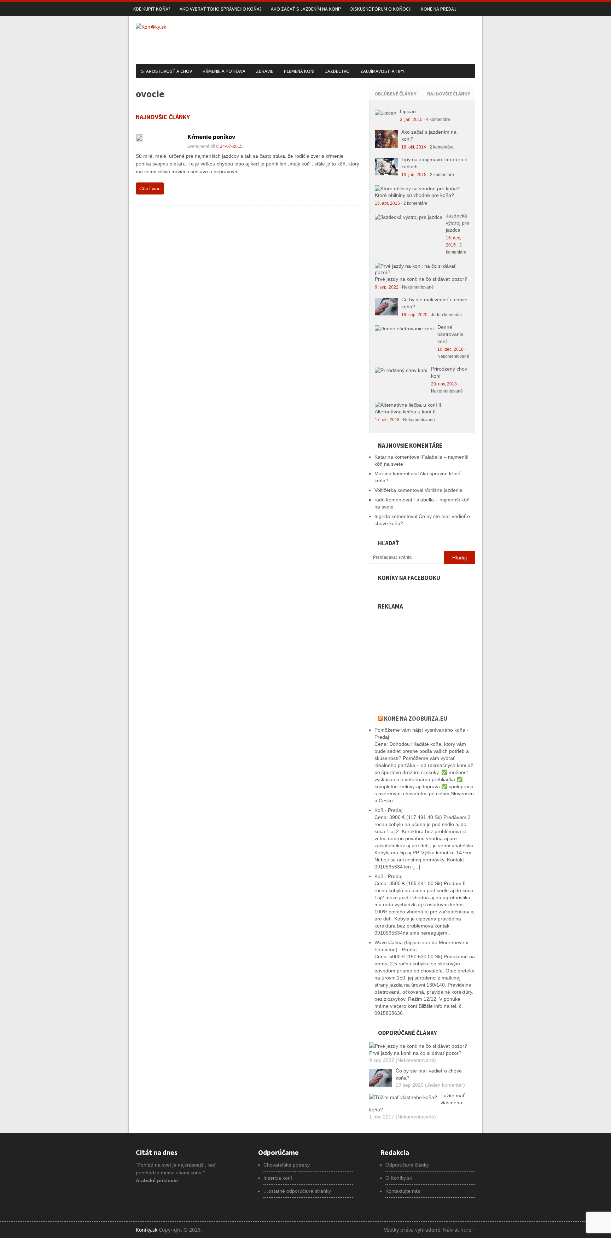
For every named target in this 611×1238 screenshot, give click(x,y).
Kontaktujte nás (402, 1191)
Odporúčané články (407, 1165)
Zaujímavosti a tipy (382, 71)
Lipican (408, 111)
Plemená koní (299, 71)
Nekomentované (418, 287)
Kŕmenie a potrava (224, 71)
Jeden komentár (446, 314)
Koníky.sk (146, 1229)
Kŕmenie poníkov (211, 137)
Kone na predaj (438, 9)
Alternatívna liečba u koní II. (406, 411)
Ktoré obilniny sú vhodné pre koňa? (414, 195)
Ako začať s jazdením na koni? (306, 9)
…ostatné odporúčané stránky (297, 1191)
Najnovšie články (448, 94)
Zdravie (264, 71)
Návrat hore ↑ (459, 1229)
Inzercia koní (277, 1178)
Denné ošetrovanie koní (450, 334)
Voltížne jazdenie (443, 490)
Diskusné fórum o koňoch (381, 9)
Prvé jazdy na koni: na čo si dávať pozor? (421, 279)
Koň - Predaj (388, 810)
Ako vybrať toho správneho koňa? (221, 9)
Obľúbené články (395, 94)
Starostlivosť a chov (166, 71)
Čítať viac (150, 188)
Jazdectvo (337, 71)
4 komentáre (438, 119)
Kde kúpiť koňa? (151, 9)
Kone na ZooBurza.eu (415, 718)
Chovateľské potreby (286, 1165)
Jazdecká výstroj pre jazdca (457, 223)
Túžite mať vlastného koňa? (417, 1102)
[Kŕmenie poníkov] (139, 137)
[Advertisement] (346, 39)
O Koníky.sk (398, 1178)
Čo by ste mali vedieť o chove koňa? (429, 1074)
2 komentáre (442, 147)
